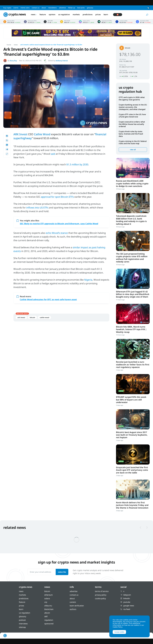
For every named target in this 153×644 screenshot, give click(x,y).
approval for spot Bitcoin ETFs (57, 196)
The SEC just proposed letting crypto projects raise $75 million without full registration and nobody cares (131, 257)
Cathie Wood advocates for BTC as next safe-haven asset (48, 299)
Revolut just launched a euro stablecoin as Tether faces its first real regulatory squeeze (132, 364)
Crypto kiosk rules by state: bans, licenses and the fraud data (131, 133)
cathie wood (44, 317)
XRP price (50, 21)
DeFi (46, 616)
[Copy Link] (7, 154)
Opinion (52, 14)
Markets (76, 14)
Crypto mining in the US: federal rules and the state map (133, 142)
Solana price (86, 21)
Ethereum (48, 595)
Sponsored (48, 623)
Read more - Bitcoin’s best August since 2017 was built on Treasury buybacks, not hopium (133, 419)
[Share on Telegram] (7, 149)
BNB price (67, 21)
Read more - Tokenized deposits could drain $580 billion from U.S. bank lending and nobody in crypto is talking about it (133, 203)
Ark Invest (21, 317)
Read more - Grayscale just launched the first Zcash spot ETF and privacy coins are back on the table (133, 454)
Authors (73, 609)
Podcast (22, 620)
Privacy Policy (100, 595)
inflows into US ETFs (37, 207)
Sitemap (22, 627)
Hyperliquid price (105, 21)
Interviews (23, 623)
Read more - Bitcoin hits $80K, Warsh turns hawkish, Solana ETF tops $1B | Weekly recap (133, 314)
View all (133, 149)
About (44, 8)
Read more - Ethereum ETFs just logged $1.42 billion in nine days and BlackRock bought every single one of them (133, 279)
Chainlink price (143, 21)
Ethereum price (32, 21)
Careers (73, 602)
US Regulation (64, 14)
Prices (98, 14)
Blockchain (48, 609)
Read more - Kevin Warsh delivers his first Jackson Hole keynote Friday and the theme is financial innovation (133, 490)
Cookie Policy (100, 598)
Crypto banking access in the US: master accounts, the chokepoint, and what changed (133, 107)
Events (15, 8)
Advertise (62, 8)
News (33, 14)
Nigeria (88, 279)
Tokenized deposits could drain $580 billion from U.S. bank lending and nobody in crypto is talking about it (131, 220)
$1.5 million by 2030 (77, 164)
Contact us (35, 8)
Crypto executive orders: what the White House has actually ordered (132, 124)
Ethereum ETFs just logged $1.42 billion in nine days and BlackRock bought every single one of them (132, 294)
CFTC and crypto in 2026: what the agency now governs (132, 98)
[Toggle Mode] (148, 8)
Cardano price (124, 21)
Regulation (48, 620)
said (53, 153)
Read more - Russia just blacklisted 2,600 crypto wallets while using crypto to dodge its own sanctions (133, 168)
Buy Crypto (7, 8)
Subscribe (62, 572)
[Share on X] (7, 140)
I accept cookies (119, 632)
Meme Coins (24, 8)
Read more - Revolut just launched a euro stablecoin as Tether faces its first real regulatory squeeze (133, 349)
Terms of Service (101, 591)
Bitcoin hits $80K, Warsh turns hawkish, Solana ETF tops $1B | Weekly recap (131, 329)
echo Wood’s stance (57, 232)
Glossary (90, 8)
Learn (106, 14)
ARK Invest (20, 134)
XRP (45, 602)
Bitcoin (32, 317)
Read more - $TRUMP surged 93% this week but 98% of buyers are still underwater (133, 384)
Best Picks (81, 8)
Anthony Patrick (62, 60)
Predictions (88, 14)
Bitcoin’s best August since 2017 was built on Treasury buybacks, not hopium (132, 435)
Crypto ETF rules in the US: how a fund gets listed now (132, 115)
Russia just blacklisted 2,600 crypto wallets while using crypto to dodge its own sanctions (132, 183)
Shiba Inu (48, 605)
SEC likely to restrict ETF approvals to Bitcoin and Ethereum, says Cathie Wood (59, 223)
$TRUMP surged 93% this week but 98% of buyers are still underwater (131, 400)
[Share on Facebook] (7, 136)
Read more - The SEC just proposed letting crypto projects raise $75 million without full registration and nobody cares (133, 241)
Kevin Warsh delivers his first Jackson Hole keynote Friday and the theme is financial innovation (132, 505)
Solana (47, 598)
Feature (43, 14)
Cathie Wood (42, 134)
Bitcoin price (11, 21)
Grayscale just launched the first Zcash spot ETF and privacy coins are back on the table (132, 470)
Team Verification (77, 605)
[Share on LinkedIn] (7, 145)
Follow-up (71, 8)
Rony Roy (13, 60)
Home (9, 45)
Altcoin (47, 613)
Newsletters (52, 8)
